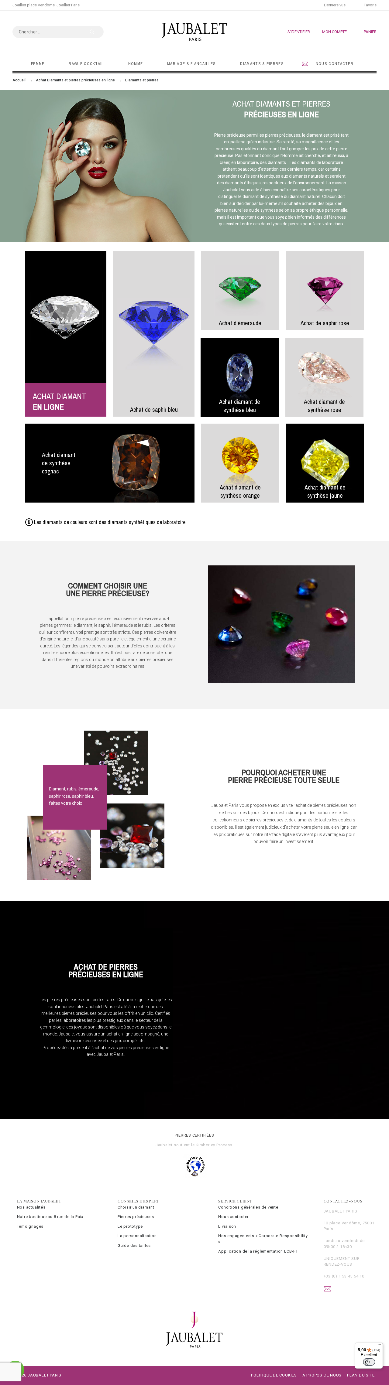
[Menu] (379, 1346)
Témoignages (30, 1226)
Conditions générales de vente (248, 1207)
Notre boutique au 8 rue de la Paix (50, 1216)
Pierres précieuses (136, 1216)
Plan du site (360, 1375)
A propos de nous (322, 1375)
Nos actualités (31, 1207)
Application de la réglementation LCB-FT (258, 1251)
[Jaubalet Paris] (194, 32)
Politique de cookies (274, 1375)
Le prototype (130, 1226)
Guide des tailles (134, 1245)
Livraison (227, 1226)
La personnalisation (137, 1235)
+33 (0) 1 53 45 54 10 (344, 1276)
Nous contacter (233, 1216)
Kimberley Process (214, 1145)
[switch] (369, 1362)
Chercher (96, 32)
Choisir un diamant (136, 1207)
